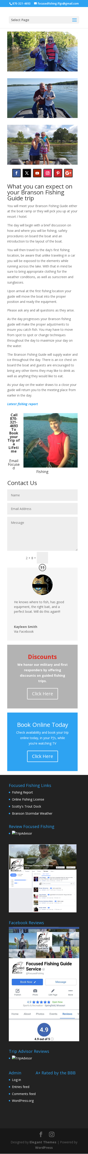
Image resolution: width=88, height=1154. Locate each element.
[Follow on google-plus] (68, 173)
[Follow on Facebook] (16, 173)
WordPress (44, 1147)
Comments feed (24, 1094)
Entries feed (20, 1087)
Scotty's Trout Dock (26, 806)
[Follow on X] (27, 173)
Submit (65, 557)
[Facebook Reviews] (42, 878)
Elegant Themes (43, 1142)
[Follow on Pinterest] (58, 173)
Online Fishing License (28, 799)
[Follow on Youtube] (37, 173)
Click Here (42, 694)
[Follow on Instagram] (47, 173)
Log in (16, 1080)
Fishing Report (22, 792)
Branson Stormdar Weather (32, 813)
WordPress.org (23, 1100)
